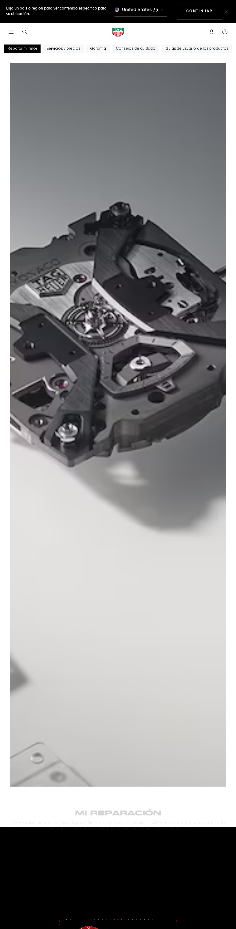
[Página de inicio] (118, 32)
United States (137, 9)
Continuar (204, 11)
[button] (211, 32)
